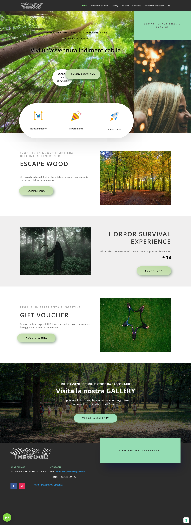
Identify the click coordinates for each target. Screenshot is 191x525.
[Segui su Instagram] (22, 486)
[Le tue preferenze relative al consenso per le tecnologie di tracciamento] (186, 520)
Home (84, 6)
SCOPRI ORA (36, 190)
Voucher (125, 6)
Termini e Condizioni (54, 484)
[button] (7, 517)
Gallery (115, 6)
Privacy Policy (39, 484)
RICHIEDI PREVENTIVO (83, 74)
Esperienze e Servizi (99, 6)
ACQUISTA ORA (36, 337)
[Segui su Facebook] (13, 486)
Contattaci (136, 6)
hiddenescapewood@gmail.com (70, 471)
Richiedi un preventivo (154, 6)
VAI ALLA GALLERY (95, 418)
